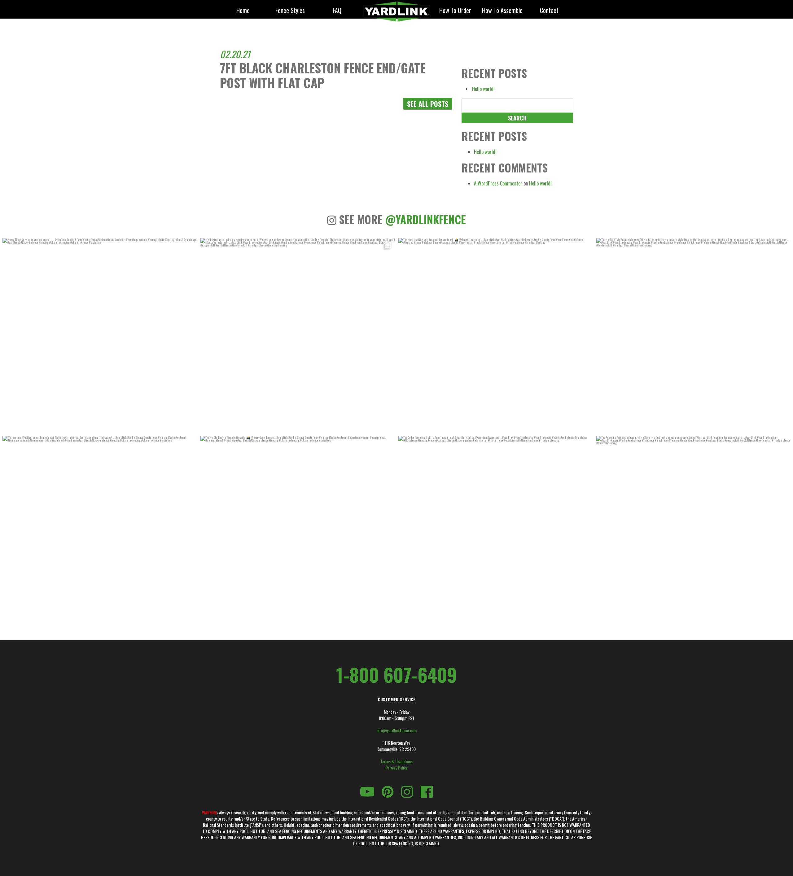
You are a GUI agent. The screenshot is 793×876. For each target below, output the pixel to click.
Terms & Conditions (396, 761)
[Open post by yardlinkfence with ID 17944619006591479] (495, 533)
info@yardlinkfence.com (396, 730)
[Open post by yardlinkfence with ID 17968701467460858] (99, 533)
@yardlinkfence (425, 219)
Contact (549, 11)
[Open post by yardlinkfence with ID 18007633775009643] (297, 335)
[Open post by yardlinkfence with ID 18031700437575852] (297, 533)
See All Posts (427, 104)
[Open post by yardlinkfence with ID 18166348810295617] (99, 335)
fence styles (290, 11)
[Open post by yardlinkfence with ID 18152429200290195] (693, 533)
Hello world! (483, 89)
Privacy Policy (396, 768)
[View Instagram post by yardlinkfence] (190, 426)
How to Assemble (502, 11)
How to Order (455, 11)
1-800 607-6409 (396, 674)
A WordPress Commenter (498, 183)
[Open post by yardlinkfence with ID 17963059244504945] (693, 335)
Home (243, 11)
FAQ (337, 11)
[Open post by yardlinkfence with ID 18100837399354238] (495, 335)
